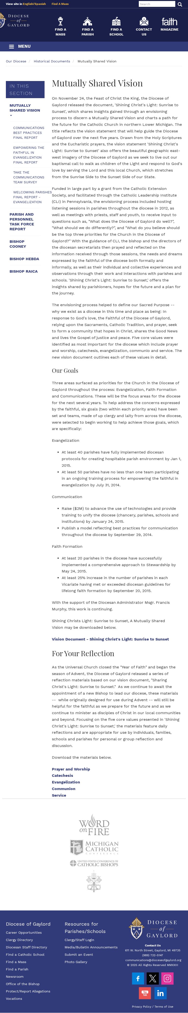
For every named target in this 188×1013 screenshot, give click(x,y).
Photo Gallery (76, 962)
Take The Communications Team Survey (28, 177)
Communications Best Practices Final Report (28, 133)
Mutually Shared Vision (25, 108)
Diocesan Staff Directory (26, 947)
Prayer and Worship (71, 769)
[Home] (23, 20)
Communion (63, 788)
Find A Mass (60, 4)
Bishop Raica (24, 271)
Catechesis (62, 775)
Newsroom (15, 976)
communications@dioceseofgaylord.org (153, 960)
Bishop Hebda (24, 258)
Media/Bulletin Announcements (91, 947)
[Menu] (11, 47)
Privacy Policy (141, 1006)
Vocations (14, 999)
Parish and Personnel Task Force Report (22, 221)
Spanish (40, 4)
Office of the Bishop (23, 984)
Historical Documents (52, 61)
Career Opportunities (24, 932)
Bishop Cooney (18, 244)
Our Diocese (16, 61)
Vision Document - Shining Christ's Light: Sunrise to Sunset (110, 639)
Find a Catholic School (25, 954)
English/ (29, 4)
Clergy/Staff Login (79, 940)
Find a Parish (17, 969)
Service (59, 795)
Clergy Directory (19, 940)
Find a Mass (16, 962)
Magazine (169, 29)
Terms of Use (163, 1006)
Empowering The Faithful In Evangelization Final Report (28, 155)
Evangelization (66, 782)
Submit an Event (79, 954)
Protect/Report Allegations (28, 991)
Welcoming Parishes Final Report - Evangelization (32, 197)
